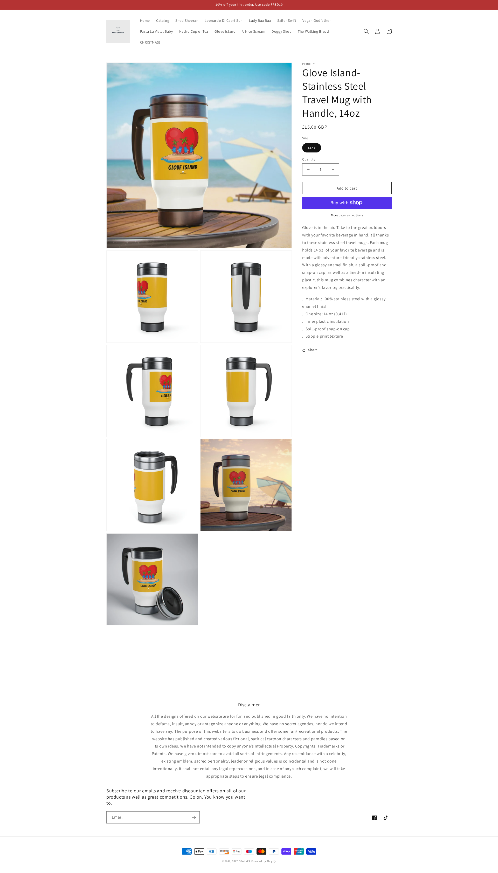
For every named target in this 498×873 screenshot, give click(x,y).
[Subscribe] (193, 817)
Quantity (308, 159)
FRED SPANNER (241, 861)
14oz (312, 147)
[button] (366, 31)
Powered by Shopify (263, 861)
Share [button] (313, 349)
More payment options (347, 215)
